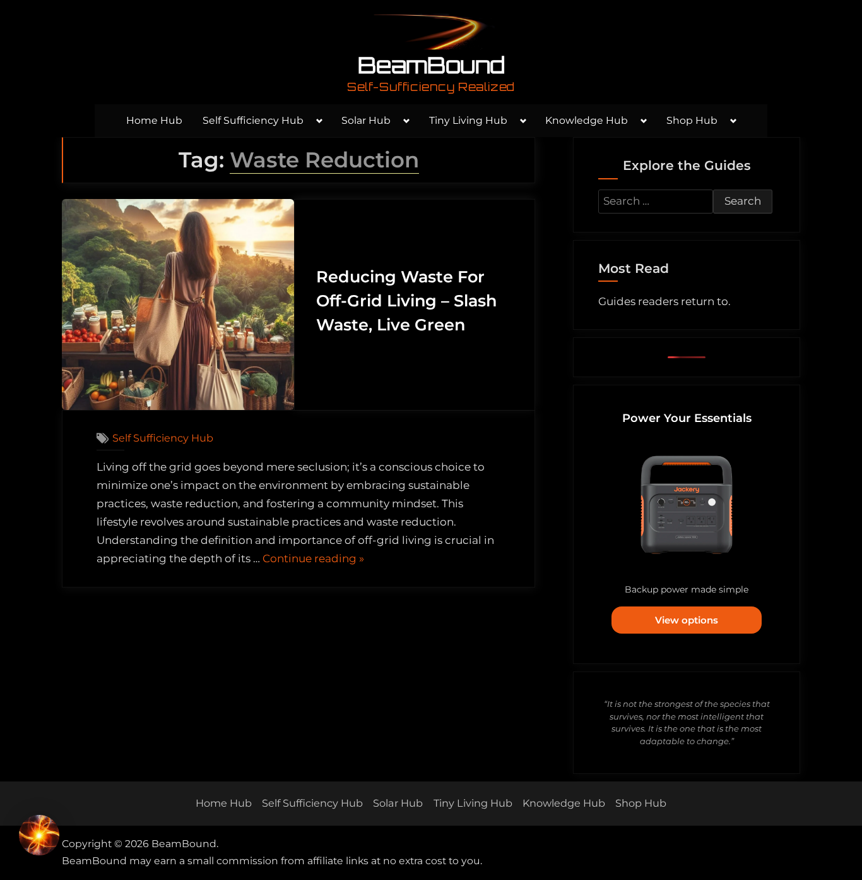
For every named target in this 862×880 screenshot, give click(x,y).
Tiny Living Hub (468, 120)
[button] (39, 838)
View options (686, 620)
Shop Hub (691, 120)
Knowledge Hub (586, 120)
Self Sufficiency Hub (253, 120)
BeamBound (431, 64)
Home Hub (154, 120)
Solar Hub (366, 120)
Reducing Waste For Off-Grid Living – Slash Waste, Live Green (406, 301)
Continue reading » (313, 560)
